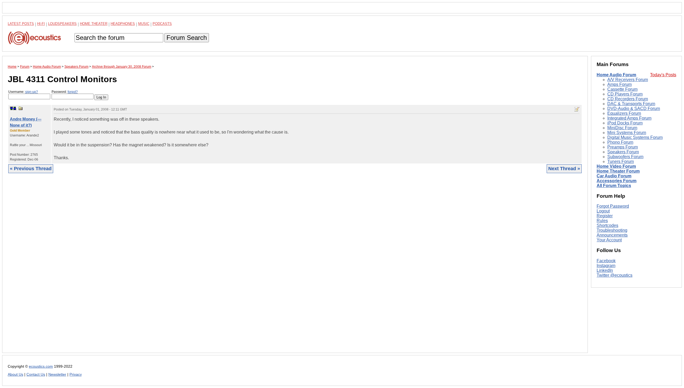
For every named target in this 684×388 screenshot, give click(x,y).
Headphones (123, 24)
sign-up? (31, 92)
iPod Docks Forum (625, 123)
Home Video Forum (616, 166)
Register (605, 216)
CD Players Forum (625, 94)
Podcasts (162, 24)
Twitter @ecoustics (614, 275)
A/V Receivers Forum (627, 79)
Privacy (75, 374)
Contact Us (35, 374)
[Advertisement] (168, 267)
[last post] (14, 108)
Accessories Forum (616, 180)
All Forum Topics (614, 185)
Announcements (612, 235)
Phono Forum (620, 142)
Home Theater (93, 24)
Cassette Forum (622, 89)
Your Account (609, 240)
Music (143, 24)
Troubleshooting (612, 230)
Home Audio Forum (616, 75)
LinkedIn (605, 270)
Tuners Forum (620, 161)
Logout (603, 211)
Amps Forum (619, 84)
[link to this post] (20, 108)
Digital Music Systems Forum (635, 137)
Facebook (606, 260)
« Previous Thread (31, 168)
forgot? (73, 92)
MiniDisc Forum (622, 127)
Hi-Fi (41, 24)
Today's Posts (663, 75)
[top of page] (11, 108)
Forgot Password (613, 206)
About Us (15, 374)
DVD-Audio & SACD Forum (633, 108)
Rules (602, 220)
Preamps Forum (622, 147)
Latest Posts (21, 24)
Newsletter (57, 374)
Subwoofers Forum (625, 156)
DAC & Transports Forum (631, 103)
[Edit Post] (577, 109)
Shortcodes (607, 225)
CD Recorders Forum (627, 99)
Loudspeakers (62, 24)
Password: (65, 92)
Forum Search (186, 37)
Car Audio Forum (614, 176)
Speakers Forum (623, 152)
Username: (23, 92)
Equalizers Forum (624, 113)
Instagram (606, 265)
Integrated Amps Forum (629, 118)
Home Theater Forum (618, 171)
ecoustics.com (41, 366)
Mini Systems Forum (626, 132)
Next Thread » (564, 168)
